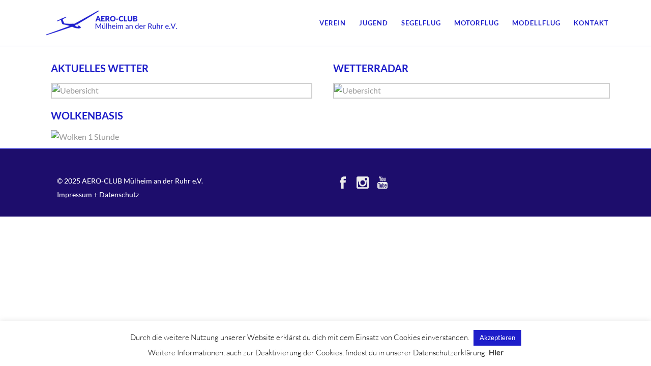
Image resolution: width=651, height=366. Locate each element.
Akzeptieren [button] (497, 337)
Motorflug (476, 23)
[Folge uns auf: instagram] (363, 183)
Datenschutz (119, 194)
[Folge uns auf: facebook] (343, 183)
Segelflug (421, 23)
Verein (332, 23)
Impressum (74, 194)
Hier (496, 352)
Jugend (373, 23)
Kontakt (591, 23)
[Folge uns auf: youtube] (382, 183)
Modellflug (536, 23)
